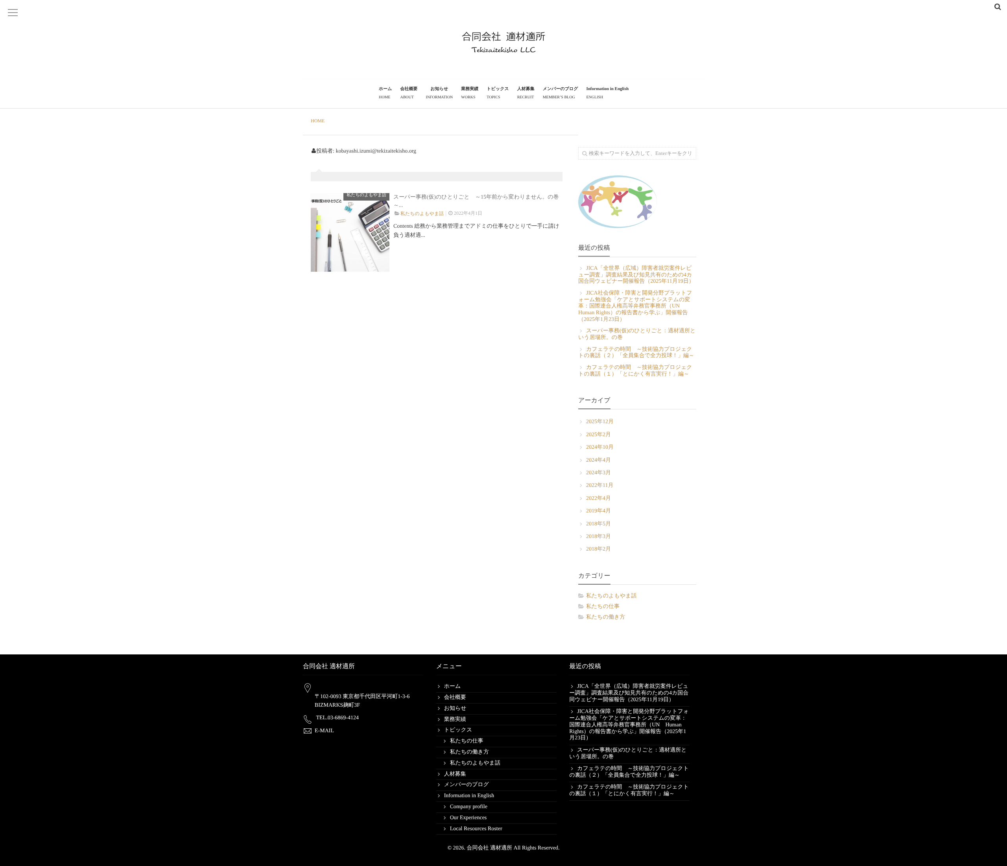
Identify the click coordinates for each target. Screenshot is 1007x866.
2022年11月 (599, 485)
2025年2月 (598, 435)
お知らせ (439, 93)
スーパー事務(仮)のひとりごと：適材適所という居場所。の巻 (636, 334)
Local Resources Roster (476, 829)
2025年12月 (600, 422)
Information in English (607, 93)
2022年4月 (598, 498)
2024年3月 (598, 473)
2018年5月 (598, 524)
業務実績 (469, 93)
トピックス (498, 93)
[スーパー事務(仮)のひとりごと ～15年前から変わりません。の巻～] (350, 232)
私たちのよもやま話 (366, 195)
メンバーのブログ (560, 93)
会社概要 (408, 93)
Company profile (468, 807)
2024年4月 (598, 460)
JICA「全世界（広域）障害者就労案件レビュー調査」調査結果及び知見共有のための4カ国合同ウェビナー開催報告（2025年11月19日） (636, 275)
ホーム (385, 93)
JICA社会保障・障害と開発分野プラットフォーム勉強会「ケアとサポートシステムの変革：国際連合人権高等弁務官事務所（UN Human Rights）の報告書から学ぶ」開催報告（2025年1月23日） (635, 306)
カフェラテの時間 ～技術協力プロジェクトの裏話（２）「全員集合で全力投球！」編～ (636, 352)
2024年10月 (600, 447)
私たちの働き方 (605, 617)
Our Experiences (468, 818)
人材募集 (526, 93)
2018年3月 (598, 537)
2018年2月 (598, 549)
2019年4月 (598, 511)
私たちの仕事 (603, 607)
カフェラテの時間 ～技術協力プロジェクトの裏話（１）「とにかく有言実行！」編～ (635, 371)
